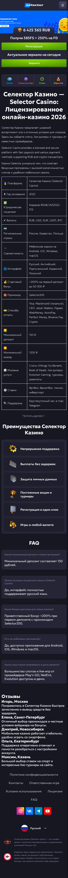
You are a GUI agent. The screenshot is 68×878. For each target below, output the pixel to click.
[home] (34, 5)
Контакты (16, 783)
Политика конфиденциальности (34, 774)
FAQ (34, 799)
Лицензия (55, 791)
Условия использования (24, 791)
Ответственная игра (44, 783)
